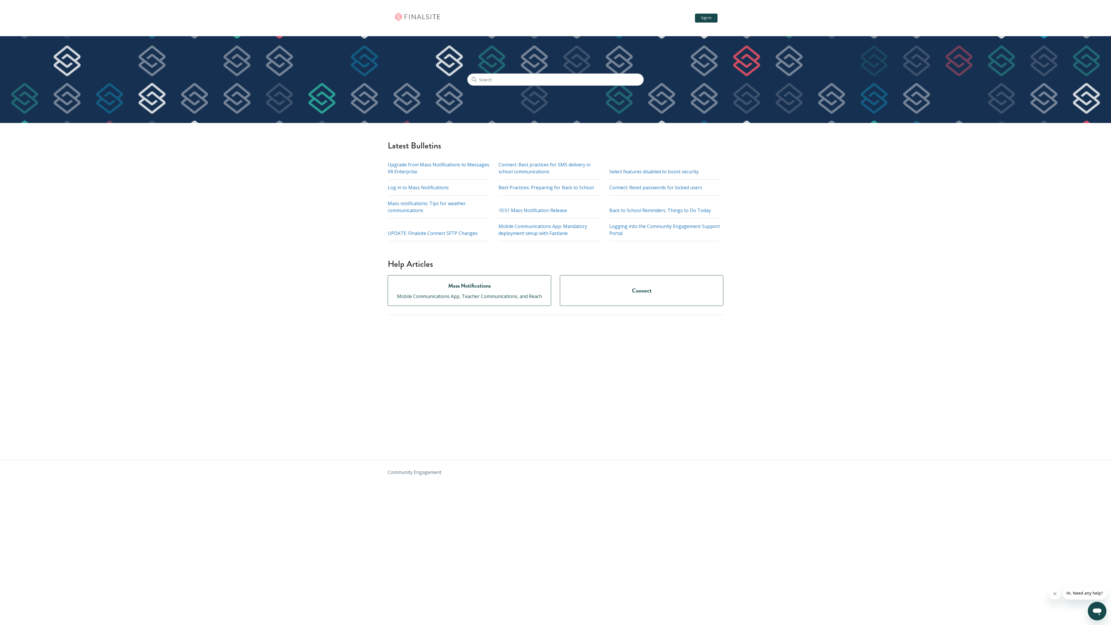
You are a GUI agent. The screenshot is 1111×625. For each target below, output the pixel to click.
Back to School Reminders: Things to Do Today (660, 210)
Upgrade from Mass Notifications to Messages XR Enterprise (438, 168)
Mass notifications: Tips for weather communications (427, 207)
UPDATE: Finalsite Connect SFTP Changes (433, 233)
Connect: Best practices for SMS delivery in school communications (545, 168)
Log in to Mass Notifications (418, 187)
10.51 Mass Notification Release (533, 210)
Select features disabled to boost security (654, 171)
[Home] (417, 18)
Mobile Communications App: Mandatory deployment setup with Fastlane (543, 229)
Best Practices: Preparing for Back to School (546, 187)
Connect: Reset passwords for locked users (655, 187)
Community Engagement (415, 472)
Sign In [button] (706, 17)
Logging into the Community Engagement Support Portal (664, 229)
